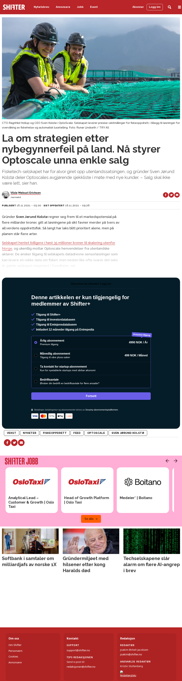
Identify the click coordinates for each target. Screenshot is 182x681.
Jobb (80, 7)
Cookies (13, 656)
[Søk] (169, 7)
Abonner (138, 7)
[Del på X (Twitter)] (171, 195)
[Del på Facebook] (165, 195)
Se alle (89, 518)
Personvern (15, 650)
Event (94, 7)
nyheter (29, 433)
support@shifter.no (78, 650)
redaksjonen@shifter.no (81, 666)
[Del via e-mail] (177, 195)
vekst (11, 433)
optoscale (96, 433)
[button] (166, 460)
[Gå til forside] (14, 7)
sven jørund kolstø (128, 433)
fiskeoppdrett (55, 433)
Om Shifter (15, 645)
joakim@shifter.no (131, 654)
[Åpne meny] (179, 7)
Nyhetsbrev (41, 7)
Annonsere (63, 7)
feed (77, 433)
